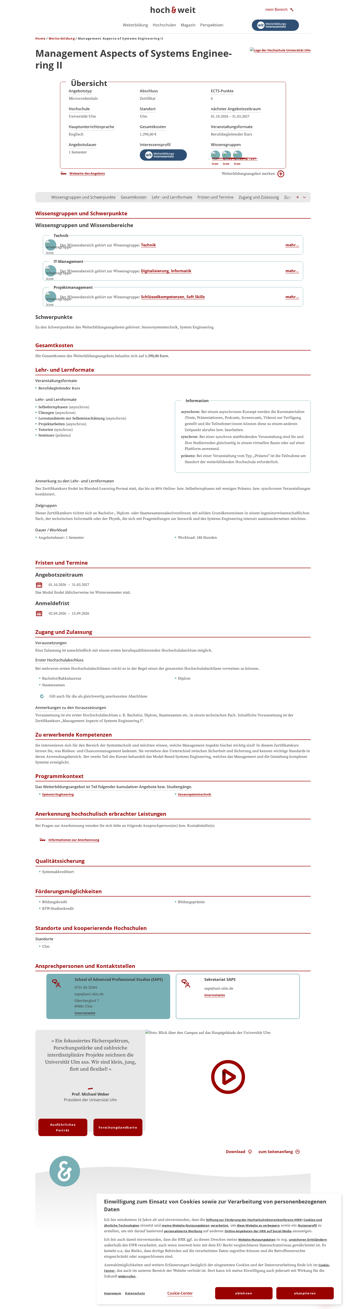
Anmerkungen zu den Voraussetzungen (70, 707)
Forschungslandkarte (118, 1127)
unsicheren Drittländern (308, 1239)
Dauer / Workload (51, 530)
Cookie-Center (180, 1293)
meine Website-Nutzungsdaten (186, 1225)
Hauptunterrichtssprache (91, 126)
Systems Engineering (58, 794)
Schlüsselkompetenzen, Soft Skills (173, 296)
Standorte (44, 939)
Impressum (112, 1293)
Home (40, 38)
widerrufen (127, 1276)
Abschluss (149, 91)
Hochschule (79, 108)
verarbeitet (219, 1225)
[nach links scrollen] (41, 197)
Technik (148, 245)
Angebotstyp (80, 91)
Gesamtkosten (153, 126)
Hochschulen (164, 25)
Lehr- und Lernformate (172, 197)
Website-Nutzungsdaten (257, 1239)
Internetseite (85, 1013)
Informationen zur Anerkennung (73, 840)
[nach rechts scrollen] (297, 197)
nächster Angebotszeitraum (236, 108)
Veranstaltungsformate (232, 126)
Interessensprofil (155, 144)
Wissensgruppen (226, 144)
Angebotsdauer (83, 144)
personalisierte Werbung (183, 1231)
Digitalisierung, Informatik (166, 270)
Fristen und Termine (215, 197)
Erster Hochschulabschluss (59, 660)
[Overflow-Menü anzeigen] (304, 197)
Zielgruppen (46, 505)
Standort (148, 108)
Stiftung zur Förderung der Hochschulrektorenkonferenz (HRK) (254, 1220)
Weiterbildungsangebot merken (248, 173)
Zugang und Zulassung (259, 197)
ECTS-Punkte (222, 91)
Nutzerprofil (307, 1225)
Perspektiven (211, 25)
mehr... (292, 245)
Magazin (188, 25)
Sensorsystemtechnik (194, 794)
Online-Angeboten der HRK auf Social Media (258, 1231)
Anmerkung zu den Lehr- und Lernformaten (74, 481)
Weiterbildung (135, 25)
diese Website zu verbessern (258, 1225)
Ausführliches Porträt (63, 1127)
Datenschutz (135, 1293)
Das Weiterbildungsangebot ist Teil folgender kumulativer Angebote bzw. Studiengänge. (113, 786)
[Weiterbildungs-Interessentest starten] (275, 25)
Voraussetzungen (51, 642)
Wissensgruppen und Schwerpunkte (83, 197)
